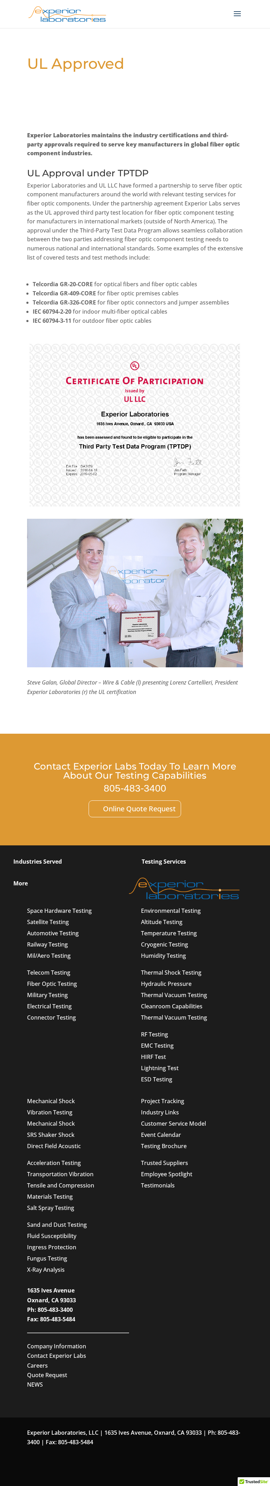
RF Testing (154, 1034)
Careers (37, 1365)
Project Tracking (162, 1101)
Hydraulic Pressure (166, 984)
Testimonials (158, 1185)
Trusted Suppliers (164, 1163)
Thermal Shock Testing (171, 972)
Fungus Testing (47, 1258)
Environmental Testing (171, 911)
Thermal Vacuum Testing (174, 995)
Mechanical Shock (51, 1101)
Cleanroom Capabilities (171, 1006)
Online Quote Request (139, 808)
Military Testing (47, 995)
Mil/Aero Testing (49, 956)
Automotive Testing (53, 933)
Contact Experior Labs (56, 1356)
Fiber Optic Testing (52, 984)
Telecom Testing (48, 972)
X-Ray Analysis (46, 1270)
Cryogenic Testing (164, 944)
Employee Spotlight (166, 1174)
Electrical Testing (49, 1006)
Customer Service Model (173, 1123)
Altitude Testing (161, 922)
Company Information (56, 1346)
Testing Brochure (164, 1146)
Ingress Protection (51, 1247)
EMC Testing (157, 1045)
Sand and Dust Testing (57, 1225)
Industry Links (160, 1112)
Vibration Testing (49, 1112)
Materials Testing (50, 1196)
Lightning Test (160, 1068)
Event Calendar (161, 1135)
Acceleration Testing (54, 1163)
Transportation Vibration (60, 1174)
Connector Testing (51, 1017)
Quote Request (47, 1375)
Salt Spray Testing (50, 1208)
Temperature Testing (169, 933)
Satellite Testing (48, 922)
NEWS (35, 1384)
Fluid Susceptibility (51, 1236)
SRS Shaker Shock (51, 1135)
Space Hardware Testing (59, 911)
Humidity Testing (163, 956)
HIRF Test (153, 1057)
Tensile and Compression (60, 1185)
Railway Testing (47, 944)
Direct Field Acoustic (54, 1146)
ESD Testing (156, 1079)
